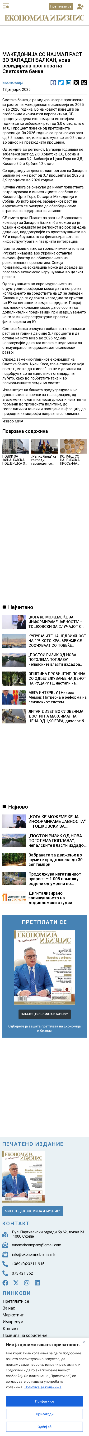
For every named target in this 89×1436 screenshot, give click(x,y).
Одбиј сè (44, 1427)
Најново (18, 807)
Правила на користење (25, 1335)
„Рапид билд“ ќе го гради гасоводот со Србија (43, 462)
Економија (12, 82)
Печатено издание (33, 1144)
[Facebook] (5, 1283)
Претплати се (16, 1301)
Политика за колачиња (42, 1387)
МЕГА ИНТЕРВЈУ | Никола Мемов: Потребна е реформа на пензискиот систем (57, 697)
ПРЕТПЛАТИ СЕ (44, 922)
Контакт (10, 1328)
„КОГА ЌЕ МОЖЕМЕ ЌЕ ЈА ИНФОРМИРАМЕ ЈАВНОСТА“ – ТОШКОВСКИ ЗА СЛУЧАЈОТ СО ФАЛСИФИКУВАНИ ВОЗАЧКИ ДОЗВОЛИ (56, 622)
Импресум (13, 1321)
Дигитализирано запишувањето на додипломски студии (50, 898)
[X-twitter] (16, 1283)
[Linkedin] (37, 1283)
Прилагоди (44, 1414)
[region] (44, 1387)
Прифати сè (44, 1401)
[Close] (84, 1341)
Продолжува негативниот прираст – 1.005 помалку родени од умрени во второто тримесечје (54, 881)
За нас (9, 1308)
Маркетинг (13, 1314)
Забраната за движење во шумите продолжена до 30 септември (55, 859)
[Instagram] (27, 1283)
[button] (80, 7)
